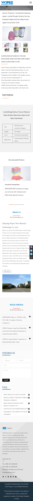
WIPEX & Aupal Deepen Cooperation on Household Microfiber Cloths (14, 340)
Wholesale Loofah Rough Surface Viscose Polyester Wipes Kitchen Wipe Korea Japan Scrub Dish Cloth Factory (16, 248)
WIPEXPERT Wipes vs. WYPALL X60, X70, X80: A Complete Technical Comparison (14, 320)
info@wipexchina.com (8, 472)
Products (11, 13)
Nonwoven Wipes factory (9, 440)
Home (4, 13)
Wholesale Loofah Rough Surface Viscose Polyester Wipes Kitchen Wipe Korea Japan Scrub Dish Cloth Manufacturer (16, 233)
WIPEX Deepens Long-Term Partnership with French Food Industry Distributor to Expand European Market (14, 331)
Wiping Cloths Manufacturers (16, 437)
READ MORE (7, 271)
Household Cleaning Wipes (12, 184)
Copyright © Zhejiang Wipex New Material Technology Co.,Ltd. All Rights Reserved (16, 485)
